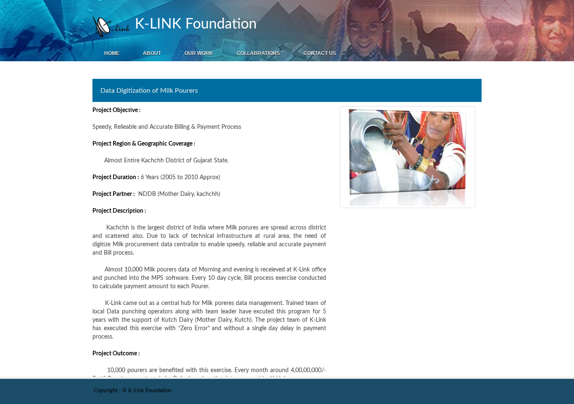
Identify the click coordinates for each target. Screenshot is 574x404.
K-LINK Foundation (194, 24)
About (152, 53)
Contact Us (319, 53)
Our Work (198, 53)
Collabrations (258, 53)
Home (111, 53)
